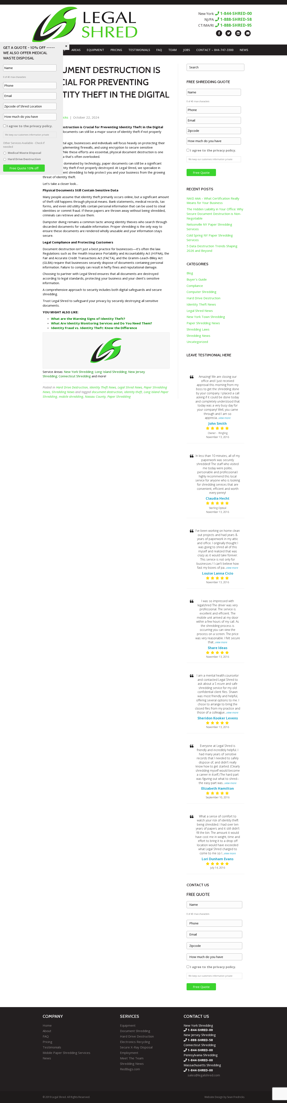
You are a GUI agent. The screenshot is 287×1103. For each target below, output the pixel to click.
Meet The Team (132, 1058)
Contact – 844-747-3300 (214, 50)
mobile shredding (71, 396)
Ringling (223, 433)
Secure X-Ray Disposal (136, 1047)
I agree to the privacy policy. (213, 150)
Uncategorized (197, 342)
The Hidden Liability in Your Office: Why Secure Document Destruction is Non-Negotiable (215, 213)
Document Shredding (135, 1031)
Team (172, 50)
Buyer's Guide (197, 279)
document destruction (107, 392)
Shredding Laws (198, 329)
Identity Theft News (103, 387)
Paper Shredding (119, 396)
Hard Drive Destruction (72, 387)
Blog (190, 273)
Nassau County (95, 396)
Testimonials (139, 50)
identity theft (133, 392)
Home (47, 1025)
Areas (75, 50)
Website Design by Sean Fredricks (224, 1097)
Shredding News (63, 392)
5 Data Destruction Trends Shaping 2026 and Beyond (212, 248)
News (244, 50)
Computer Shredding (201, 292)
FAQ (159, 50)
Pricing (116, 50)
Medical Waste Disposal (24, 153)
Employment (129, 1053)
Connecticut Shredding (75, 376)
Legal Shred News (130, 387)
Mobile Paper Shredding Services (66, 1053)
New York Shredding (78, 372)
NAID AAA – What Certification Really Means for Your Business (213, 200)
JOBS (186, 50)
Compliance (195, 286)
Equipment (95, 50)
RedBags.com (130, 1069)
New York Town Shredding (206, 317)
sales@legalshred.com (204, 1075)
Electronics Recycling (135, 1042)
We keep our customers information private (210, 159)
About (47, 1031)
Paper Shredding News (203, 323)
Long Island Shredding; (111, 372)
